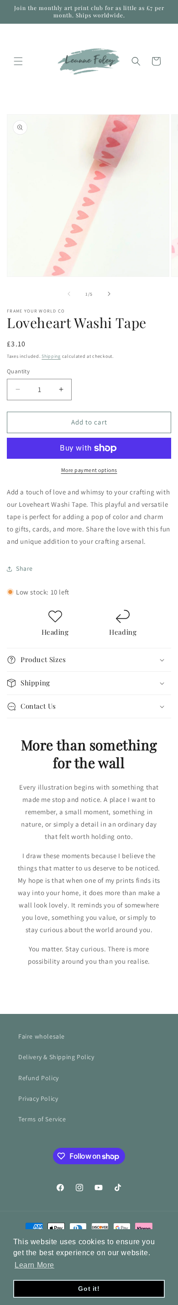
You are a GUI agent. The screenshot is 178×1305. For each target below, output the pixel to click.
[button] (18, 61)
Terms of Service (42, 1119)
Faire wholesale (41, 1036)
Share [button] (24, 568)
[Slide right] (109, 294)
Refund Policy (38, 1078)
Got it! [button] (88, 1288)
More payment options (89, 470)
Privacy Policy (38, 1098)
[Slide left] (69, 294)
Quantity (18, 371)
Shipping (51, 356)
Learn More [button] (34, 1265)
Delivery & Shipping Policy (56, 1057)
